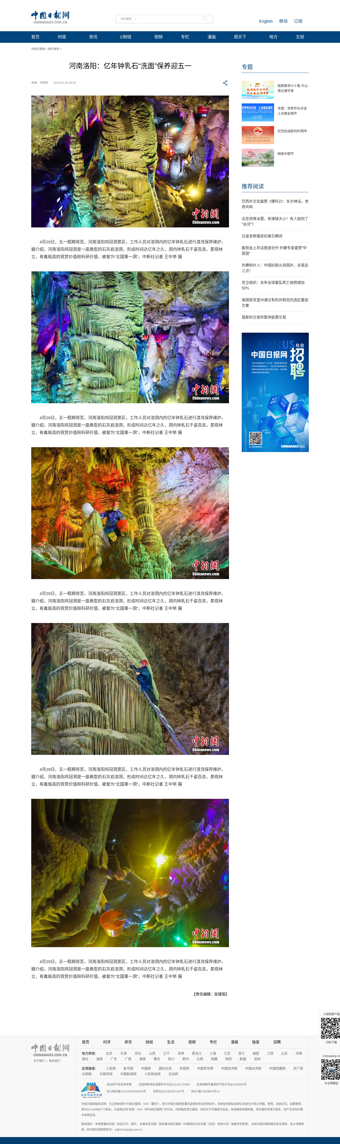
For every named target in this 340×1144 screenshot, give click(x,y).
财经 (149, 1042)
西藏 (214, 1059)
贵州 (185, 1059)
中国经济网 (229, 1068)
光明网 (87, 1074)
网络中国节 (286, 153)
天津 (123, 1053)
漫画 (211, 37)
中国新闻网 (128, 1074)
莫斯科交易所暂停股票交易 (264, 317)
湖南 (99, 1059)
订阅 (298, 21)
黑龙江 (197, 1053)
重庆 (157, 1059)
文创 (300, 37)
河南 (299, 1053)
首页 (35, 37)
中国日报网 (38, 49)
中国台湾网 (253, 1068)
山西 (152, 1053)
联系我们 (54, 1061)
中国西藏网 (277, 1068)
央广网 (298, 1068)
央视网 (184, 1068)
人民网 (111, 1068)
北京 (109, 1053)
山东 (284, 1053)
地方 (273, 37)
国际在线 (165, 1068)
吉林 (181, 1053)
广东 (114, 1059)
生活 (170, 1042)
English (266, 21)
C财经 (125, 37)
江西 (270, 1053)
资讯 (93, 37)
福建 (256, 1053)
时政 (62, 37)
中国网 (146, 1068)
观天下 (240, 37)
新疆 (243, 1059)
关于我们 (39, 1061)
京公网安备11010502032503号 (126, 1091)
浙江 (241, 1053)
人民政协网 (152, 1074)
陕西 (228, 1059)
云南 (200, 1059)
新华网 (128, 1068)
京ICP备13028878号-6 (205, 1091)
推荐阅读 (253, 186)
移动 (283, 21)
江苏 (227, 1053)
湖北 (85, 1059)
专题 (247, 67)
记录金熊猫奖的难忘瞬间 (262, 236)
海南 (142, 1059)
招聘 (277, 1042)
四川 (171, 1059)
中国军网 (105, 1074)
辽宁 (166, 1053)
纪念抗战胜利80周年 (292, 131)
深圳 (257, 1059)
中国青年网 (205, 1068)
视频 (158, 37)
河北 (138, 1053)
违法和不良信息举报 (119, 1084)
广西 (128, 1059)
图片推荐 (53, 49)
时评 (107, 1042)
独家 (256, 1042)
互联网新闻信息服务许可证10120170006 (164, 1084)
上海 (213, 1053)
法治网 (173, 1074)
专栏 (185, 37)
